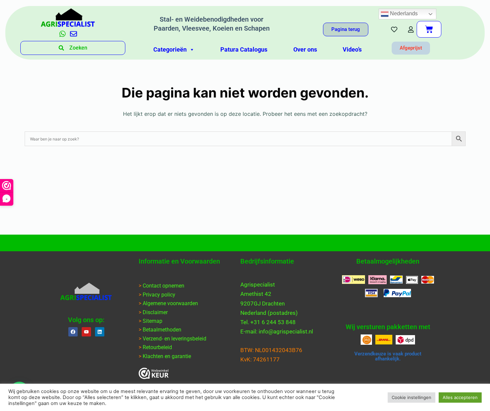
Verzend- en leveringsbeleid (174, 338)
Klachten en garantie (167, 356)
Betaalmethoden (162, 329)
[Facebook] (73, 331)
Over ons (305, 49)
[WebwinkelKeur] (154, 373)
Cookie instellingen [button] (411, 397)
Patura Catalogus (243, 49)
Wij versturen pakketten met (388, 327)
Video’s (352, 49)
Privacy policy (159, 295)
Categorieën (170, 49)
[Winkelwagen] (429, 29)
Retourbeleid (157, 347)
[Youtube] (86, 331)
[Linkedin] (99, 331)
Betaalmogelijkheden (387, 261)
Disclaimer (155, 312)
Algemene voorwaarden (170, 303)
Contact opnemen (163, 286)
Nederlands (403, 13)
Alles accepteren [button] (460, 397)
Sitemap (152, 321)
